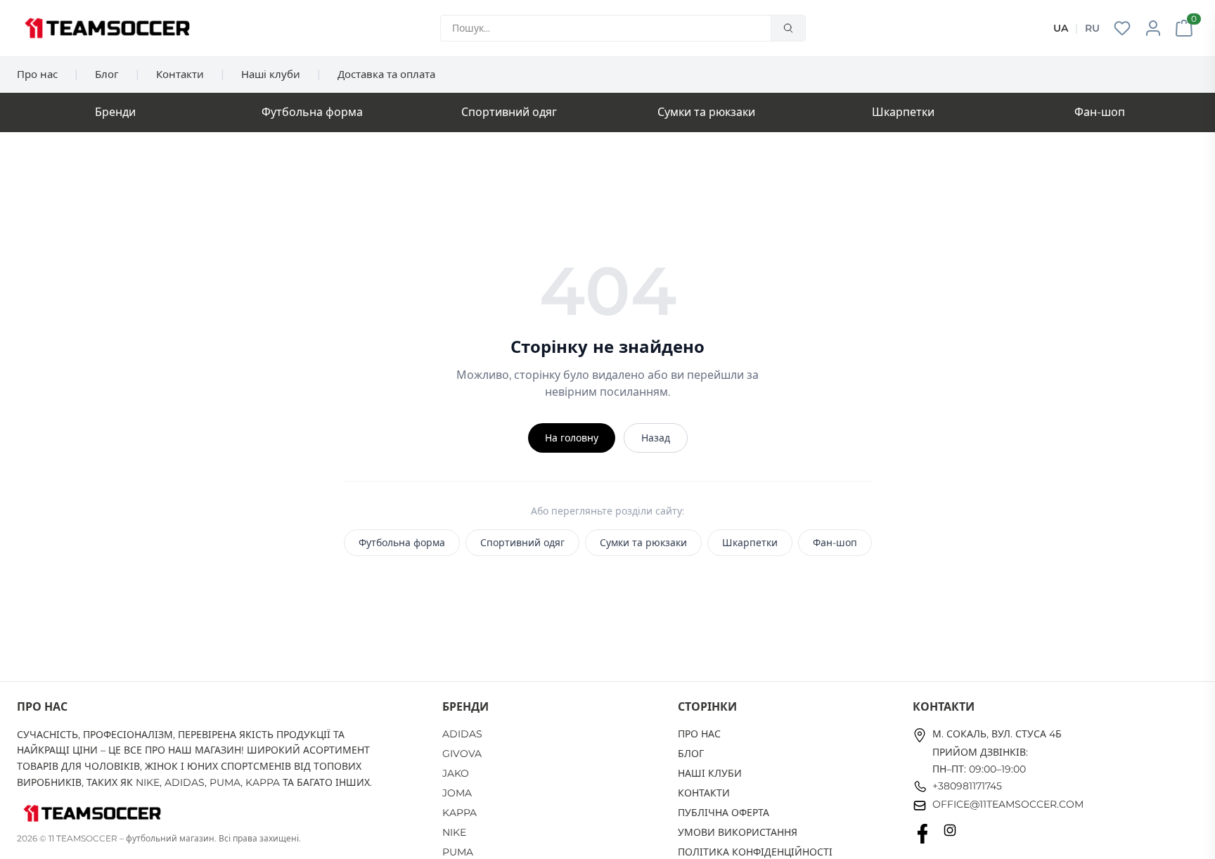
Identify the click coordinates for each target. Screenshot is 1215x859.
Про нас (37, 74)
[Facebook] (922, 834)
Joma (457, 793)
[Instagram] (950, 834)
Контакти (180, 74)
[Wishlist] (1122, 28)
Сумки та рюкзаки (706, 112)
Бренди (115, 112)
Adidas (462, 734)
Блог (107, 74)
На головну (571, 438)
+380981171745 (967, 786)
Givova (462, 753)
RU (1092, 28)
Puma (457, 852)
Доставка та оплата (386, 74)
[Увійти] (1153, 28)
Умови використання (737, 832)
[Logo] (107, 28)
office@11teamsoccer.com (1008, 804)
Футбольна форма (312, 112)
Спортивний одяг (509, 112)
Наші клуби (270, 74)
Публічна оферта (723, 812)
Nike (454, 832)
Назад (655, 438)
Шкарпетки (903, 112)
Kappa (459, 812)
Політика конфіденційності (755, 852)
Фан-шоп (1099, 112)
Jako (455, 773)
